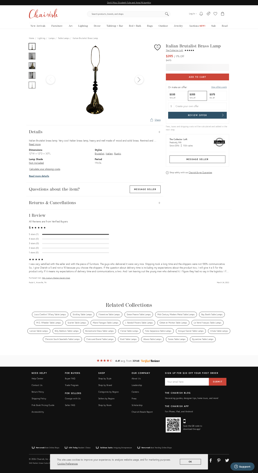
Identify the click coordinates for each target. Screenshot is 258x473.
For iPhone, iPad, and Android (179, 411)
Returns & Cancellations (95, 203)
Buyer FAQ (70, 378)
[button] (215, 14)
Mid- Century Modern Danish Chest (56, 278)
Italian (109, 153)
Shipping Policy (39, 398)
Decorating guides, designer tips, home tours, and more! (192, 398)
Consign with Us (72, 398)
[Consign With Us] (208, 14)
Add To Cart (197, 77)
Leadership (137, 385)
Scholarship (137, 405)
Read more (35, 144)
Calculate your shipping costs (44, 169)
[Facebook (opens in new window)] (211, 460)
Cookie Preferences (67, 463)
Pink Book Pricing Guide (43, 405)
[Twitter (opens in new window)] (227, 460)
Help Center (37, 378)
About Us (136, 378)
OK (190, 461)
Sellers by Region (106, 398)
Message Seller (197, 159)
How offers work (219, 87)
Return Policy (38, 392)
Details (95, 132)
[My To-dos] (201, 14)
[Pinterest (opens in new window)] (219, 460)
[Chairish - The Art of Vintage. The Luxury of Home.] (43, 14)
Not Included (36, 162)
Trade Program (72, 385)
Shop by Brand (105, 385)
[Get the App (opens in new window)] (173, 425)
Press (134, 398)
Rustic (117, 153)
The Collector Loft (174, 50)
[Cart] (222, 14)
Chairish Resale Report (142, 412)
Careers (135, 392)
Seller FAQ (70, 405)
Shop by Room (104, 405)
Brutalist (99, 153)
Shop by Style (104, 378)
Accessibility (38, 412)
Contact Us (37, 385)
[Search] (166, 14)
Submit (217, 381)
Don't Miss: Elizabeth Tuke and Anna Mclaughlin (129, 2)
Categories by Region (108, 392)
